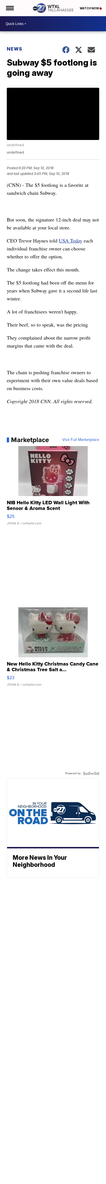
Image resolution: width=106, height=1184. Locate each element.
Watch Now (89, 8)
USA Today (70, 240)
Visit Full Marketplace (80, 440)
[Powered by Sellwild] (91, 773)
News (14, 49)
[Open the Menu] (9, 8)
